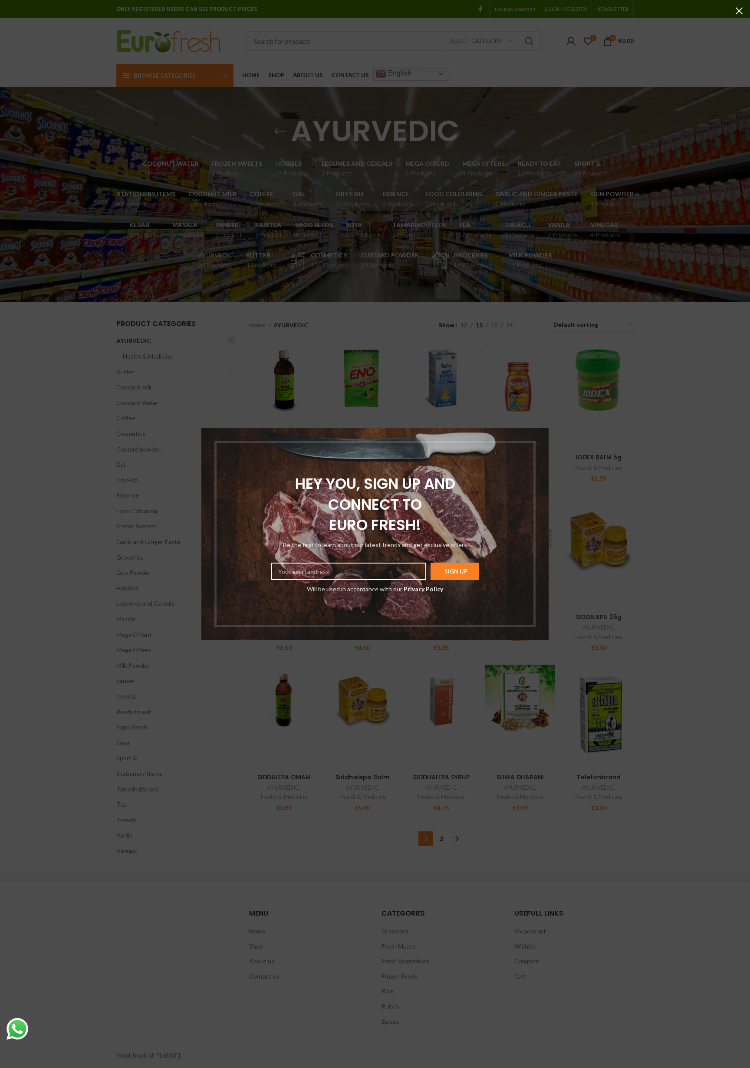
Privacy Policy (423, 589)
